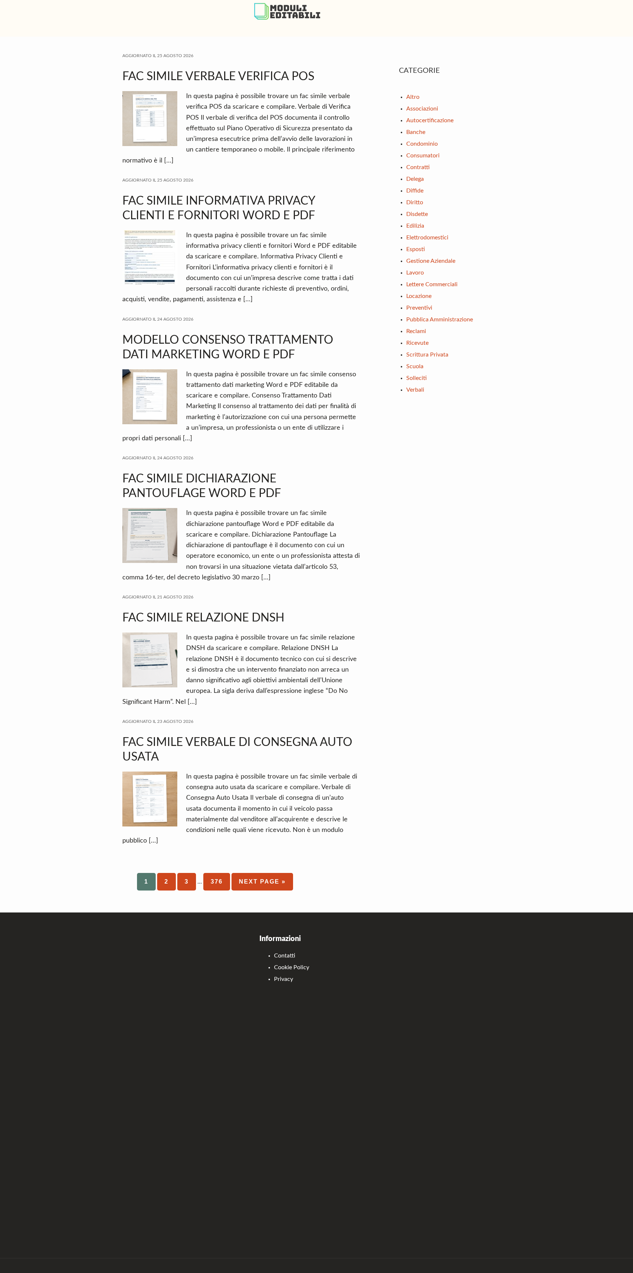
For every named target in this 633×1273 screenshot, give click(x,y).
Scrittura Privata (427, 355)
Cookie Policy (291, 967)
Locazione (419, 296)
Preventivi (419, 308)
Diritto (414, 202)
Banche (415, 132)
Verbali (415, 390)
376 (220, 881)
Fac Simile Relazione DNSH (203, 618)
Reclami (416, 331)
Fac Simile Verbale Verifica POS (218, 76)
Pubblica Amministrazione (439, 319)
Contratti (418, 167)
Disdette (417, 214)
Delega (415, 179)
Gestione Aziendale (430, 261)
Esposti (415, 249)
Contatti (284, 956)
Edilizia (415, 226)
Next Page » (262, 884)
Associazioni (422, 109)
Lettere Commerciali (432, 284)
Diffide (414, 191)
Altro (412, 97)
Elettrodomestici (427, 237)
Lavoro (415, 273)
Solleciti (416, 378)
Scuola (414, 366)
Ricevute (417, 343)
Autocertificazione (430, 120)
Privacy (283, 979)
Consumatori (423, 155)
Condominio (422, 144)
